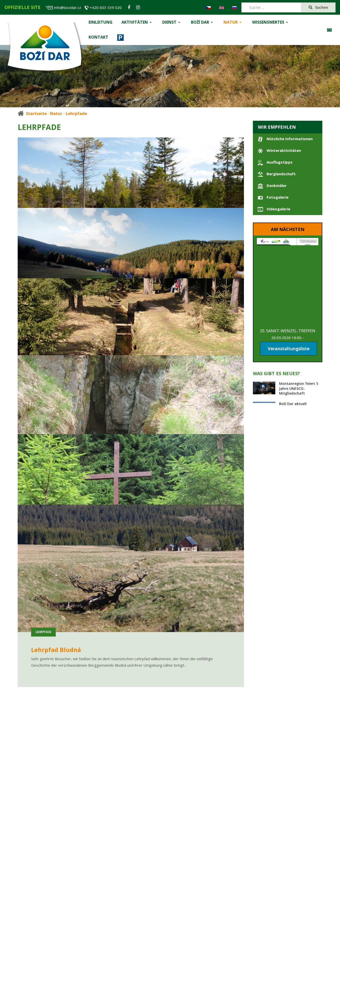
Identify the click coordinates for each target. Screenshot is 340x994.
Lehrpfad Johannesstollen (69, 474)
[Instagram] (138, 7)
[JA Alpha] (44, 47)
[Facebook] (129, 7)
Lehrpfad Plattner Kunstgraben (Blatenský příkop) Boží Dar (119, 665)
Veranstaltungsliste (288, 348)
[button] (137, 22)
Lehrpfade (43, 265)
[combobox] (271, 7)
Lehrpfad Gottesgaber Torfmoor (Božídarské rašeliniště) (115, 282)
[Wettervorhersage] (330, 30)
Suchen (321, 7)
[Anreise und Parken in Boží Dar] (120, 37)
